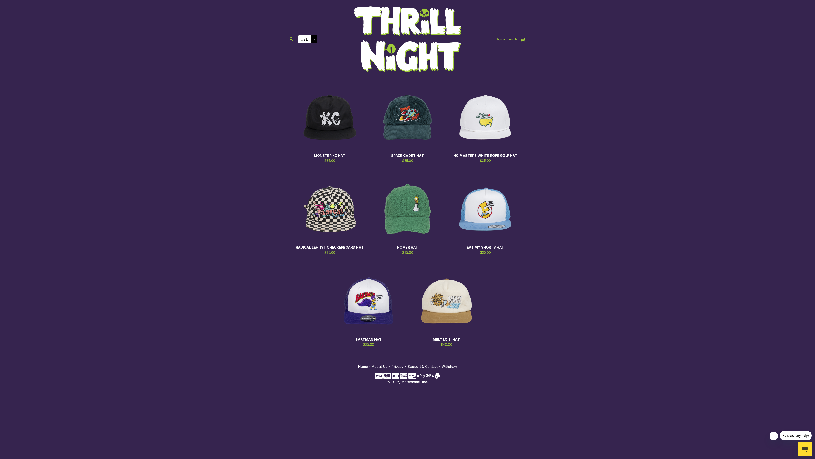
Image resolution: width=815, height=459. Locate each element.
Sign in (500, 39)
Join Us (512, 39)
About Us (379, 366)
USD (305, 39)
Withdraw (449, 366)
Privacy (397, 366)
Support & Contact (423, 366)
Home (363, 366)
